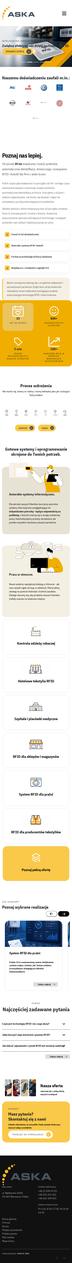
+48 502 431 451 (47, 1194)
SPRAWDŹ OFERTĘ (18, 51)
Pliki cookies (8, 1237)
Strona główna (9, 1219)
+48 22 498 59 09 (47, 1191)
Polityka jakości (9, 1233)
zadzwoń (25, 428)
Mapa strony (8, 1241)
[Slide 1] (23, 62)
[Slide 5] (48, 62)
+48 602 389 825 (47, 1198)
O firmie (6, 1222)
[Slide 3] (36, 62)
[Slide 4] (42, 62)
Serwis (5, 1226)
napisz (47, 428)
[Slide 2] (29, 62)
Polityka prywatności (12, 1230)
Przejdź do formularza (31, 1134)
